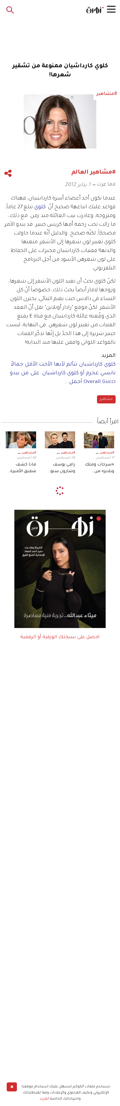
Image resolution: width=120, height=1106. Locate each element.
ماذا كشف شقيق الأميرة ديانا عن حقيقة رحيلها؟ (22, 469)
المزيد (44, 1099)
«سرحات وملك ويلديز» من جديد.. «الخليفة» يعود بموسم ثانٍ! (99, 469)
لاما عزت (106, 184)
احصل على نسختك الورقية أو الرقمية (60, 637)
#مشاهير (107, 453)
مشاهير (106, 399)
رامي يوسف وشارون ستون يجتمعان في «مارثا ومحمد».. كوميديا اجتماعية (61, 469)
